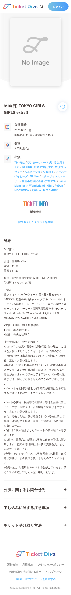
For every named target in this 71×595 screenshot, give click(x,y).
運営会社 (12, 564)
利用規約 (27, 564)
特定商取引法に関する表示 (25, 571)
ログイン (58, 6)
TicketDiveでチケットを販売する (36, 579)
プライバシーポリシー (50, 564)
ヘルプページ (54, 571)
